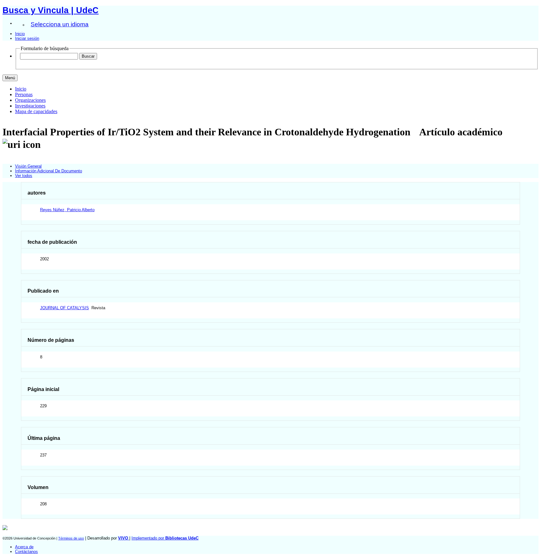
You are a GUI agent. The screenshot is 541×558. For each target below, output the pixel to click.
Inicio (20, 33)
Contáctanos (26, 551)
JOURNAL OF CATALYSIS (64, 307)
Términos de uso (71, 538)
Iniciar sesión (27, 38)
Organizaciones (30, 100)
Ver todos (23, 175)
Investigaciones (30, 105)
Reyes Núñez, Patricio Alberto (67, 209)
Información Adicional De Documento (48, 171)
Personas (24, 94)
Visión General (28, 166)
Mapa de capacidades (36, 111)
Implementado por (164, 538)
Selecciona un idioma (60, 24)
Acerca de (24, 547)
